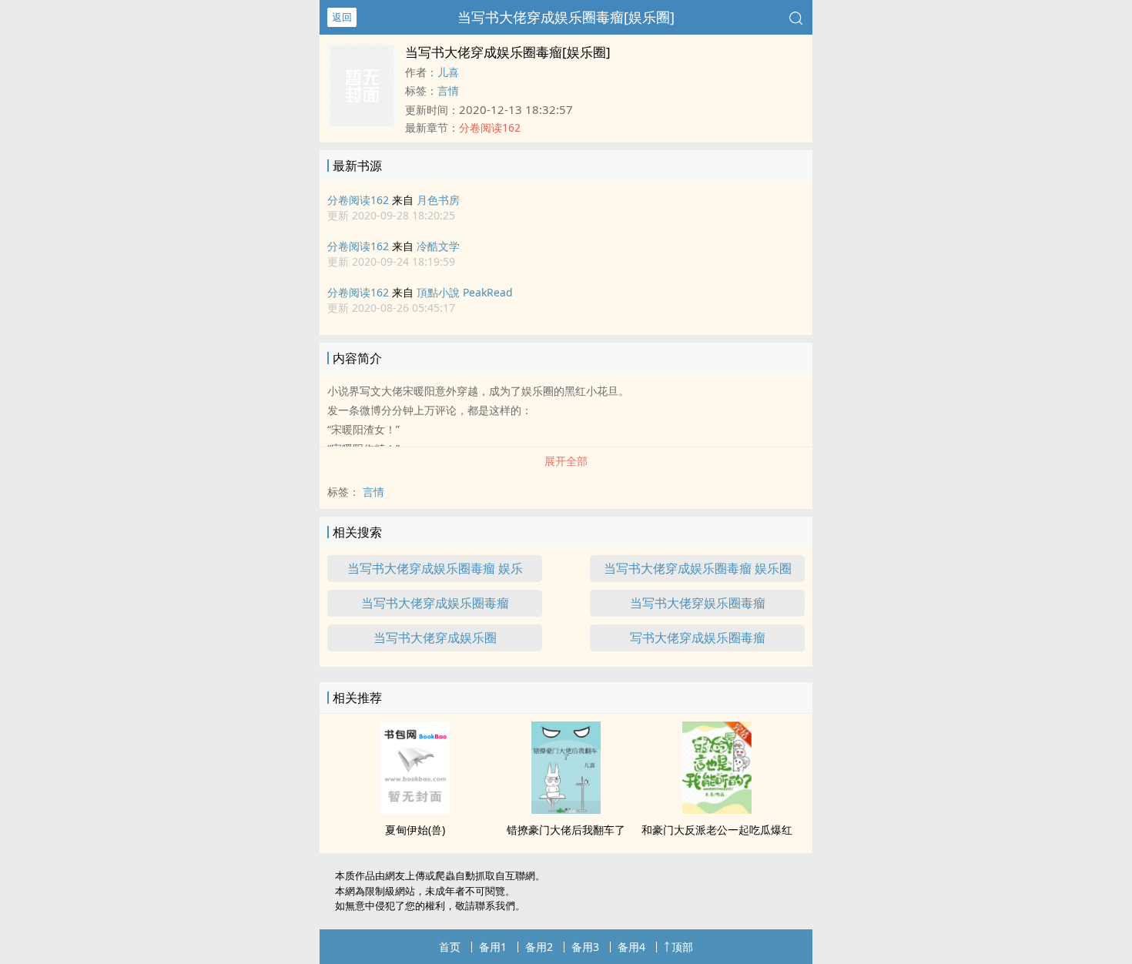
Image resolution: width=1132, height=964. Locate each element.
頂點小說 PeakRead (465, 292)
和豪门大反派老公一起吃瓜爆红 (716, 829)
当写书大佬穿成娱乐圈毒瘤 (435, 602)
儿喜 (448, 72)
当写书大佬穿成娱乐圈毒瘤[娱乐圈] (566, 17)
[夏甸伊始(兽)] (415, 809)
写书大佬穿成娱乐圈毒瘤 (697, 637)
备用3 (585, 946)
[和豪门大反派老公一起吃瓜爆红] (717, 809)
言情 (448, 90)
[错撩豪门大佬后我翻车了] (566, 809)
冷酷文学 (438, 246)
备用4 (631, 946)
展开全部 (566, 461)
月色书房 (438, 199)
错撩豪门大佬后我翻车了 (566, 829)
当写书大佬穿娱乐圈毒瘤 (697, 602)
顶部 (682, 946)
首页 (450, 946)
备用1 (493, 946)
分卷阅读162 (358, 199)
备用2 (539, 946)
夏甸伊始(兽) (415, 829)
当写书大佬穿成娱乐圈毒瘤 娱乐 (435, 568)
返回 (342, 17)
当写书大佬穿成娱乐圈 (435, 637)
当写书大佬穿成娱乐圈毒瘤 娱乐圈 (698, 568)
